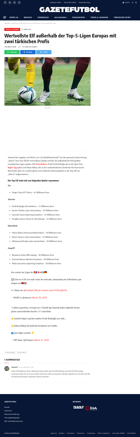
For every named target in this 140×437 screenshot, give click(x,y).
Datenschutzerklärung (11, 414)
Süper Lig (13, 17)
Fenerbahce (43, 17)
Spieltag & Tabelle (55, 2)
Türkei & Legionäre (99, 17)
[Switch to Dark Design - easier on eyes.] (132, 2)
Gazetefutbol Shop (84, 2)
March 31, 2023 (41, 340)
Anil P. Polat (12, 47)
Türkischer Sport (122, 17)
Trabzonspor (78, 17)
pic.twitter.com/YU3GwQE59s (52, 290)
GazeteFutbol (131, 433)
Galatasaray (60, 17)
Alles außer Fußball (70, 2)
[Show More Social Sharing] (54, 52)
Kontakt (7, 407)
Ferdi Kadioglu (10, 352)
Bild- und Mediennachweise (13, 421)
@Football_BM (30, 290)
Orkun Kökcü (22, 352)
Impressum (8, 411)
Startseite (7, 23)
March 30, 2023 (39, 297)
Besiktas (28, 17)
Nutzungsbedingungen (12, 418)
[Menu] (4, 17)
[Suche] (136, 2)
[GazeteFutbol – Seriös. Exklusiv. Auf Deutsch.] (70, 9)
